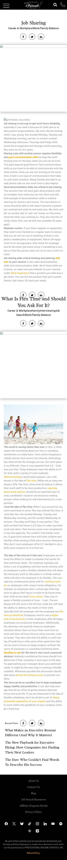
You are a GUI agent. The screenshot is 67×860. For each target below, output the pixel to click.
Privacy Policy (33, 811)
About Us (33, 780)
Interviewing (47, 310)
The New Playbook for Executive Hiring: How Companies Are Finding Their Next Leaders (32, 747)
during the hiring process (29, 675)
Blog (33, 793)
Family (36, 310)
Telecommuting (12, 476)
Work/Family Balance (46, 28)
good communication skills (23, 157)
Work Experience (20, 273)
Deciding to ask (12, 652)
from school (36, 596)
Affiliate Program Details (33, 805)
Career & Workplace (20, 28)
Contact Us (33, 787)
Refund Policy (33, 853)
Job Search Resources (34, 799)
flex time (31, 480)
